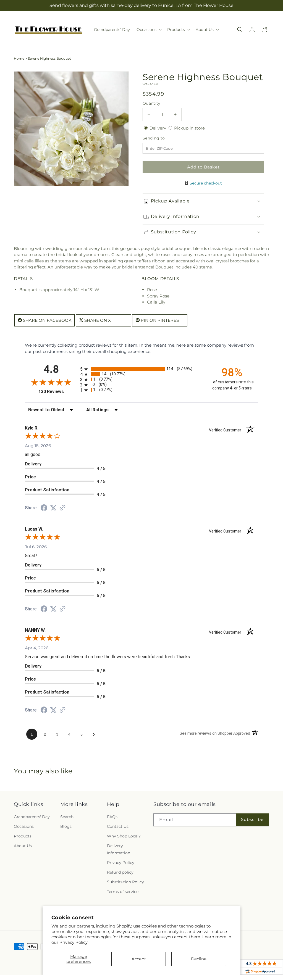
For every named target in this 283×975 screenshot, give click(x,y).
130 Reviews (57, 391)
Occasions (24, 826)
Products (23, 836)
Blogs (66, 826)
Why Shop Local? (124, 836)
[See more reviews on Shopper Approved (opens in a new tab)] (62, 508)
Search (67, 816)
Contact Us (118, 826)
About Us (23, 845)
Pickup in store (189, 128)
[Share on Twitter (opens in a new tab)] (53, 507)
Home (19, 58)
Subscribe (252, 819)
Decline (198, 958)
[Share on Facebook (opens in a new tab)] (44, 508)
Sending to (162, 138)
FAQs (112, 816)
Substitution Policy (125, 881)
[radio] (141, 369)
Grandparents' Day (32, 816)
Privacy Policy (73, 942)
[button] (148, 29)
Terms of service (122, 891)
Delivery (158, 128)
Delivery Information (118, 849)
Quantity (151, 103)
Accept (139, 958)
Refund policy (120, 872)
